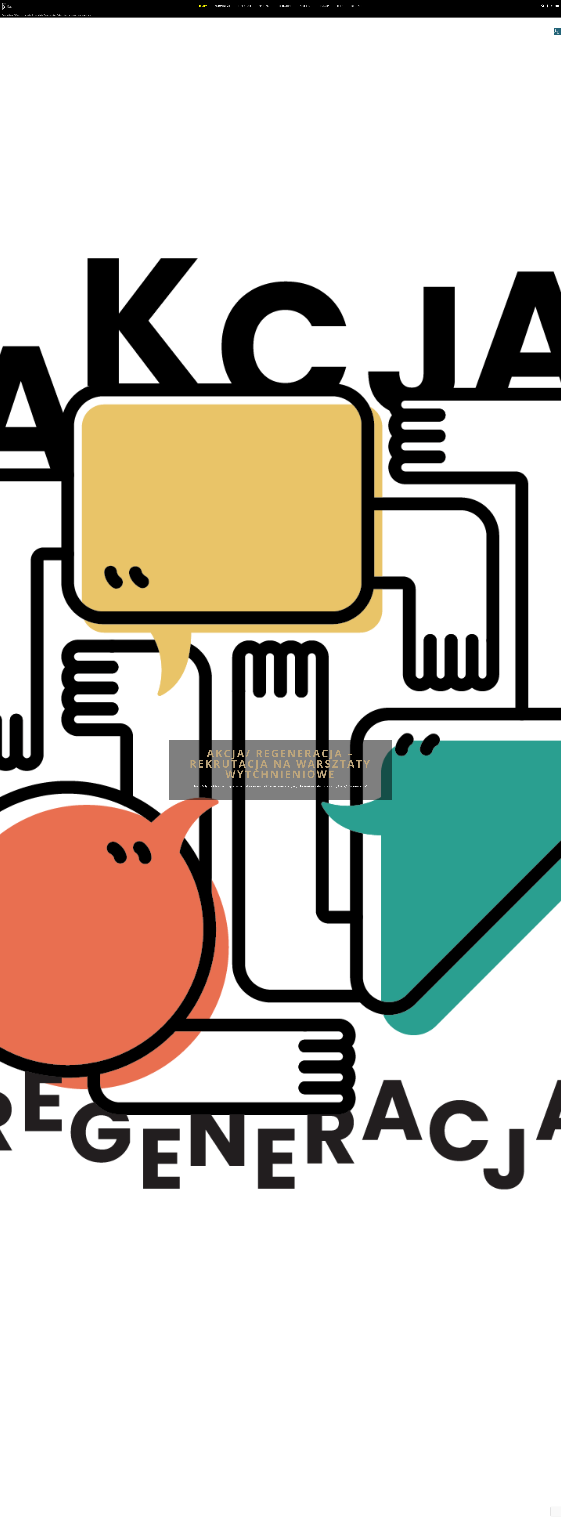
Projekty (304, 5)
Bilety (203, 5)
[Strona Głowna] (43, 6)
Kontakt (356, 5)
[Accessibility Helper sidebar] (557, 31)
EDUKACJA (323, 5)
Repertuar (244, 5)
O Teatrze (285, 5)
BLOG (340, 5)
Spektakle (265, 5)
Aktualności (222, 5)
